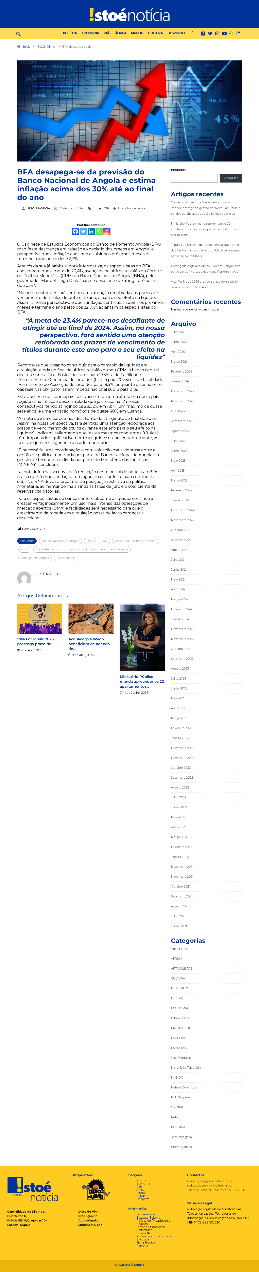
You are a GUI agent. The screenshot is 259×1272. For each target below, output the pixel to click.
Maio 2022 (178, 817)
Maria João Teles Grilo (186, 1067)
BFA (90, 541)
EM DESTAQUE (182, 1028)
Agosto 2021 (180, 906)
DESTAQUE (179, 998)
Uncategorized (181, 1147)
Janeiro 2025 (180, 500)
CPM (24, 549)
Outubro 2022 (181, 768)
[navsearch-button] (18, 33)
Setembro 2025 (182, 421)
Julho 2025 (178, 441)
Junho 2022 (179, 807)
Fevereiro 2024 (181, 609)
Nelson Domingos (184, 1087)
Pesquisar (178, 170)
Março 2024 (179, 599)
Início (27, 47)
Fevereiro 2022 (181, 847)
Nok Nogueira (181, 1097)
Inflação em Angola (35, 558)
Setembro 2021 (182, 896)
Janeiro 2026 (180, 381)
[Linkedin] (238, 33)
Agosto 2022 (180, 787)
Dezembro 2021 (182, 867)
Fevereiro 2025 (181, 490)
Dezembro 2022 (182, 748)
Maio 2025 (178, 460)
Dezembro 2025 (182, 391)
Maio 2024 (178, 579)
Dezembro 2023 (182, 629)
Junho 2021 (179, 926)
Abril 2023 (178, 708)
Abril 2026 (178, 352)
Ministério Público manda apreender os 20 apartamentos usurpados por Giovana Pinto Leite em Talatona (206, 229)
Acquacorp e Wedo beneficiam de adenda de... (73, 644)
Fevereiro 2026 (181, 371)
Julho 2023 (178, 678)
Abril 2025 (178, 470)
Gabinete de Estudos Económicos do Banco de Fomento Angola (82, 549)
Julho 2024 (178, 560)
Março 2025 (179, 480)
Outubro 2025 (180, 411)
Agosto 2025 (180, 431)
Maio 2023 (178, 698)
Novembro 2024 (182, 520)
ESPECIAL (178, 1038)
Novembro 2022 (182, 758)
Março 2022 (179, 837)
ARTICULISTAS (181, 968)
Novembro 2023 (182, 639)
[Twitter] (210, 33)
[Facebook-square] (203, 33)
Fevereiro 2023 (181, 728)
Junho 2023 (179, 688)
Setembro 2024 (182, 540)
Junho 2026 (179, 342)
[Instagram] (106, 231)
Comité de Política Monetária (135, 541)
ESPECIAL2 (179, 1048)
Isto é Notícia (66, 558)
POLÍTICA (70, 33)
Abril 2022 (178, 827)
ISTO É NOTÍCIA (39, 208)
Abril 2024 (178, 589)
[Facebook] (75, 231)
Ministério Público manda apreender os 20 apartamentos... (126, 682)
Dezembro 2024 (182, 510)
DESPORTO (176, 33)
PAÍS (107, 33)
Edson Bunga (180, 1018)
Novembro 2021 (182, 876)
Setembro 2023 (182, 659)
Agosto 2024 (180, 550)
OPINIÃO (178, 1107)
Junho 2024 (179, 569)
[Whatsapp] (99, 231)
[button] (191, 31)
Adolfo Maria (180, 949)
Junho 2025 (179, 451)
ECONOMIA (90, 33)
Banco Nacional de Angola (60, 541)
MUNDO (137, 33)
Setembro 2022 (182, 777)
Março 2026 (179, 361)
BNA (104, 541)
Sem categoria (181, 1137)
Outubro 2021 (180, 886)
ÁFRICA (120, 33)
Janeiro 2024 (180, 619)
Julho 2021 (178, 916)
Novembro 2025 (182, 401)
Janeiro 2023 (180, 738)
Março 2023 (179, 718)
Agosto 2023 (180, 668)
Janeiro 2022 (180, 857)
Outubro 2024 (181, 530)
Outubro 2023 (181, 649)
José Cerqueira (181, 1058)
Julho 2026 (178, 332)
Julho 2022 (178, 797)
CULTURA (155, 33)
